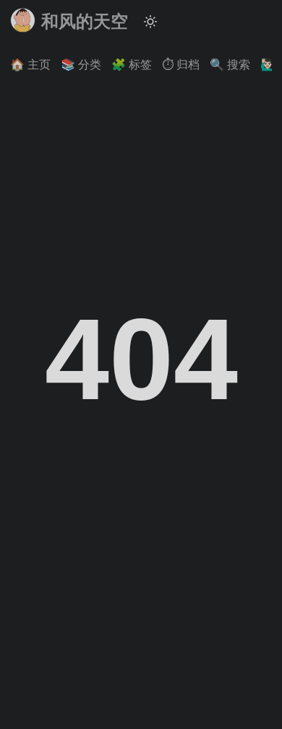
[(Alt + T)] (150, 21)
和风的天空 (84, 21)
